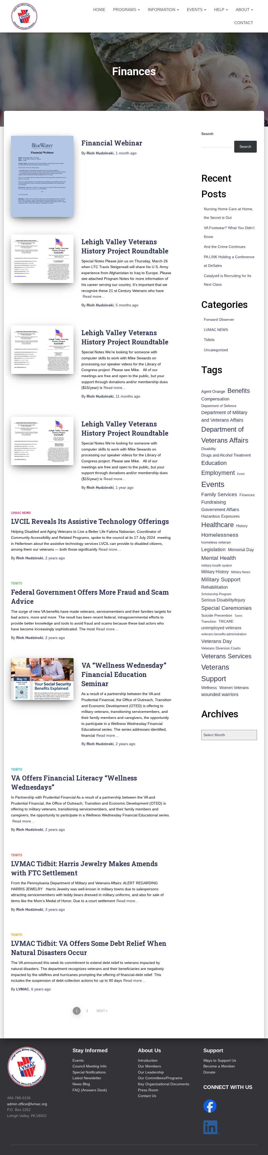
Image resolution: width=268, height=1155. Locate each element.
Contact (243, 22)
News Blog (81, 1084)
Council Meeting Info (89, 1066)
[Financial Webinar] (42, 176)
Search (207, 134)
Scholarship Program (216, 594)
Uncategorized (216, 350)
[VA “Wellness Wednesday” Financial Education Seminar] (42, 679)
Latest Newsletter (86, 1078)
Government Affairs (220, 509)
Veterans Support (215, 673)
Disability (208, 449)
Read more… (94, 296)
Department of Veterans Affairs (224, 435)
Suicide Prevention (216, 615)
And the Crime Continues (224, 247)
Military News (240, 572)
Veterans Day (216, 641)
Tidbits (16, 583)
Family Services (219, 494)
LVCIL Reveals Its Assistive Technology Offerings (90, 521)
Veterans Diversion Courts (221, 648)
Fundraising (213, 502)
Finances (247, 495)
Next (101, 1011)
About (243, 9)
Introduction (148, 1060)
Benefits (238, 390)
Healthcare (217, 524)
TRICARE (226, 621)
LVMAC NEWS (21, 513)
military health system (216, 565)
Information (162, 9)
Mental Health (218, 558)
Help (219, 9)
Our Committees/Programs (160, 1078)
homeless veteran (216, 542)
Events (195, 9)
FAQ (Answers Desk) (89, 1090)
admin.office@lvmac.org (27, 1104)
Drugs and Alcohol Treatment (226, 455)
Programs (125, 9)
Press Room (148, 1090)
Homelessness (219, 535)
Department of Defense (218, 406)
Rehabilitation (214, 587)
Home (99, 9)
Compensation (215, 399)
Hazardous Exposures (220, 516)
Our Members (149, 1066)
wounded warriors (219, 694)
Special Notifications (89, 1072)
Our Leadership (151, 1072)
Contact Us (147, 1096)
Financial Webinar (111, 143)
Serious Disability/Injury (223, 600)
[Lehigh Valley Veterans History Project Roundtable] (42, 259)
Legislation (213, 549)
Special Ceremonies (226, 608)
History (242, 526)
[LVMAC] (24, 16)
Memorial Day (241, 549)
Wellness (209, 687)
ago (126, 153)
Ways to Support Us (219, 1060)
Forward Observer (219, 319)
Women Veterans (234, 688)
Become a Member (219, 1066)
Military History (215, 572)
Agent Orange (213, 391)
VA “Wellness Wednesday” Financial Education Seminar (123, 674)
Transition (208, 621)
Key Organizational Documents (163, 1084)
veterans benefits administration (224, 634)
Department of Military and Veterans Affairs (224, 416)
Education (214, 463)
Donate (209, 1072)
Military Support (221, 579)
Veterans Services (226, 656)
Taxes (238, 615)
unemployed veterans (221, 628)
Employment (218, 472)
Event (240, 473)
